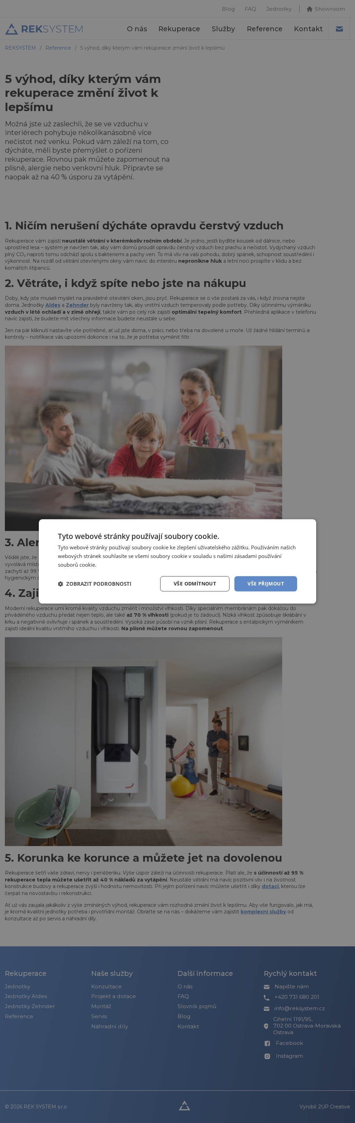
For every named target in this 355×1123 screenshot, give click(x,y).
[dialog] (177, 561)
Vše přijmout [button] (266, 583)
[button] (94, 584)
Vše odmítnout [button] (195, 583)
